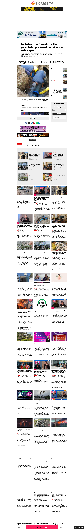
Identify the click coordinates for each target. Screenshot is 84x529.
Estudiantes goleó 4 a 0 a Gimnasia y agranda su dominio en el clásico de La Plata (24, 371)
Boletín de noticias (59, 103)
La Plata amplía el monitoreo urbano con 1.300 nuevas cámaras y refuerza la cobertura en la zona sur (35, 166)
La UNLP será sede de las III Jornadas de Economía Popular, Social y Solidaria (58, 524)
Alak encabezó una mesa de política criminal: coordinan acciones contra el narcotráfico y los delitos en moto (58, 371)
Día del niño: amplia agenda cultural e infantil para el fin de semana (24, 459)
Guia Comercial (38, 28)
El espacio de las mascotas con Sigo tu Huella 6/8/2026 (58, 401)
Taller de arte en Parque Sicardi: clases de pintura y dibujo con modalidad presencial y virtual (59, 176)
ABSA (34, 118)
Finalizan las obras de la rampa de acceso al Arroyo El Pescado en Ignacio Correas (41, 461)
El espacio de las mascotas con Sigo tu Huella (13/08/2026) (41, 372)
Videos (56, 28)
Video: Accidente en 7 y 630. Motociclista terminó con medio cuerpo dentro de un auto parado (41, 226)
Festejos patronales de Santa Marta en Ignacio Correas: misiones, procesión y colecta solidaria (58, 461)
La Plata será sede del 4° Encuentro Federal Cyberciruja (24, 401)
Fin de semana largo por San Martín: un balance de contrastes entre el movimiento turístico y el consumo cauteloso (41, 430)
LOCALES (25, 28)
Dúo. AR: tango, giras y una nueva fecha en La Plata (24, 430)
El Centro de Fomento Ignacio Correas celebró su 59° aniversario (41, 309)
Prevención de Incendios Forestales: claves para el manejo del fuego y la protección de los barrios (24, 311)
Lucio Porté (26, 56)
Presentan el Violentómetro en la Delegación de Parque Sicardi (57, 342)
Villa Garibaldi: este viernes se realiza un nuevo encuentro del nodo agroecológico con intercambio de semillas (41, 199)
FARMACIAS (51, 28)
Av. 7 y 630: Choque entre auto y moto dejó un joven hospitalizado (24, 197)
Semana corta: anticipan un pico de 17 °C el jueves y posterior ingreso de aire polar (24, 343)
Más (59, 28)
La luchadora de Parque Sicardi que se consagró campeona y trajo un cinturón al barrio (58, 155)
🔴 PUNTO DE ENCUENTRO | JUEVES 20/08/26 (40, 344)
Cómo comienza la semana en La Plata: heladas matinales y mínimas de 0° (35, 176)
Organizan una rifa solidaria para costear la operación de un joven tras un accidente (59, 495)
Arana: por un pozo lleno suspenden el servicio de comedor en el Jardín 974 (24, 284)
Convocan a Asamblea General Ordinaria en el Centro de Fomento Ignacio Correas (31, 145)
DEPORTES (19, 375)
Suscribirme (59, 113)
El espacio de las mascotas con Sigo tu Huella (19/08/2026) (58, 311)
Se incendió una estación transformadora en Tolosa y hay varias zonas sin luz (58, 429)
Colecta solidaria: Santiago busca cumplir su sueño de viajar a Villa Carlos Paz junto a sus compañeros (41, 495)
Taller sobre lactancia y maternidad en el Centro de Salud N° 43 (58, 284)
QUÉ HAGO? (45, 28)
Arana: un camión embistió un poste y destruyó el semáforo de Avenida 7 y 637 (42, 401)
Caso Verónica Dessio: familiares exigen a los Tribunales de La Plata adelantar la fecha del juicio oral (25, 494)
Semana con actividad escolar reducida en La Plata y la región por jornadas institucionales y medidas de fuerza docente (59, 166)
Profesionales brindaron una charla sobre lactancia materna (41, 285)
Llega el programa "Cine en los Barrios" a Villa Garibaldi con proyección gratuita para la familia (24, 524)
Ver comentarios (33, 139)
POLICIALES (31, 28)
